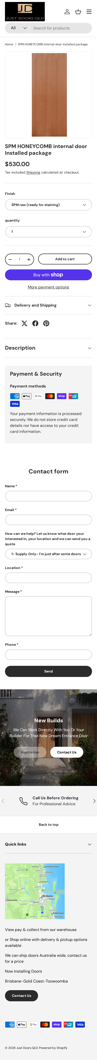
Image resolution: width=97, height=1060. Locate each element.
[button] (78, 11)
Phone (10, 644)
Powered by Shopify (53, 1048)
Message (12, 591)
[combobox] (48, 28)
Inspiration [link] (30, 752)
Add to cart (65, 259)
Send (48, 671)
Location (12, 568)
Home (9, 44)
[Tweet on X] (24, 323)
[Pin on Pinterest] (46, 323)
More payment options (48, 287)
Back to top (48, 824)
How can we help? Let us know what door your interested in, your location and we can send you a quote (47, 538)
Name (10, 486)
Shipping (33, 172)
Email (9, 510)
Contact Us (66, 752)
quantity (12, 220)
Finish (10, 193)
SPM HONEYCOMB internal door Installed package (53, 44)
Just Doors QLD (27, 1048)
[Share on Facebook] (35, 323)
